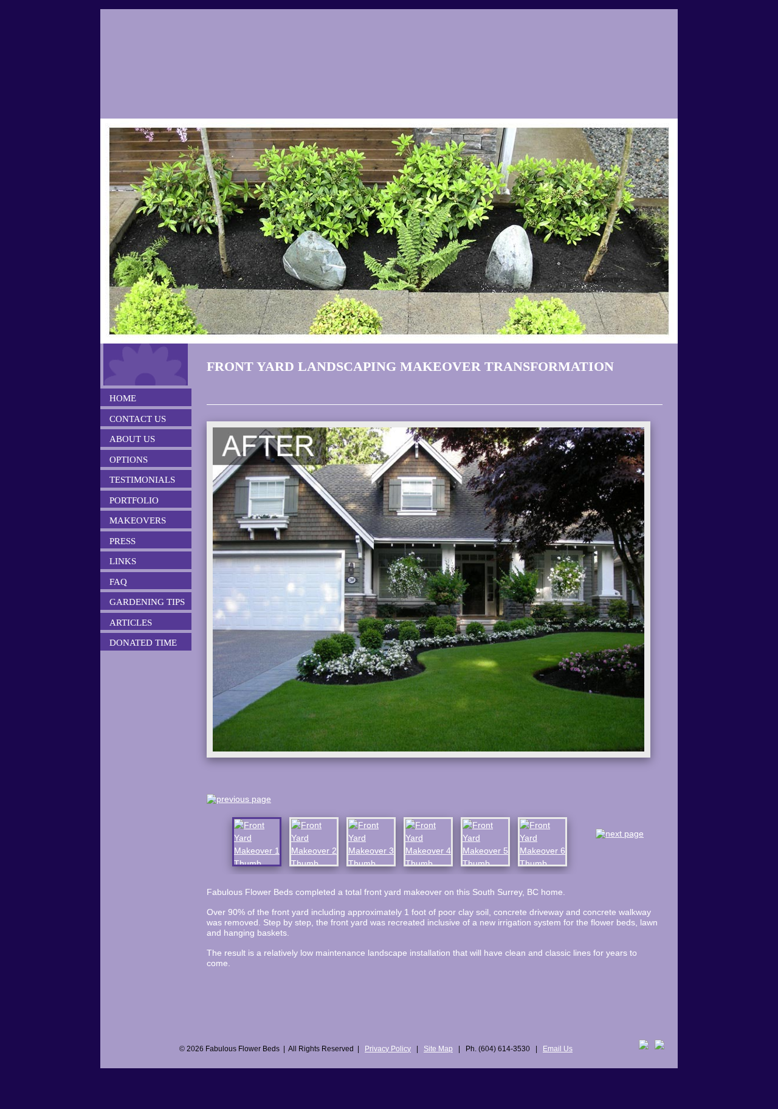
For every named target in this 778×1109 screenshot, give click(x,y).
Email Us (558, 1049)
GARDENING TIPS (147, 602)
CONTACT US (137, 419)
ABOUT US (132, 439)
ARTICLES (130, 622)
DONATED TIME (143, 643)
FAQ (118, 582)
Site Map (438, 1049)
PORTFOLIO (134, 500)
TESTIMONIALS (142, 480)
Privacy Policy (388, 1049)
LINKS (122, 561)
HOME (122, 398)
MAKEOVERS (137, 520)
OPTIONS (128, 460)
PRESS (122, 541)
